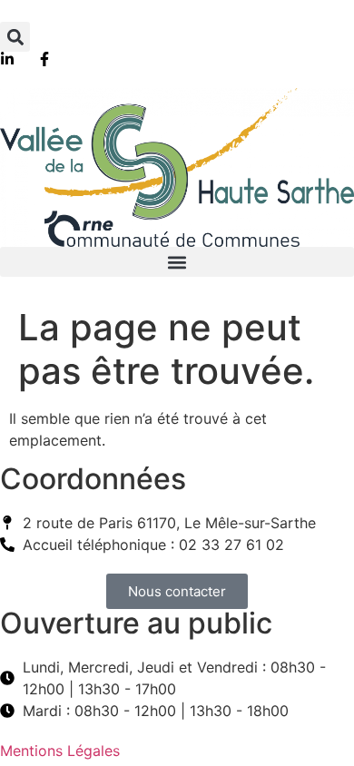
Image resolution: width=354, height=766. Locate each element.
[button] (15, 37)
